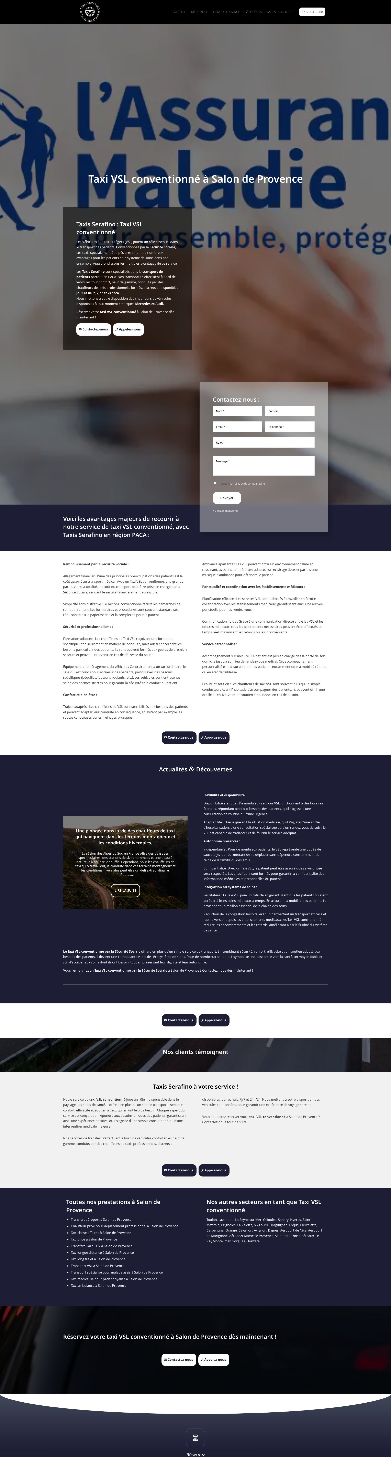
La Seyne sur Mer (248, 1219)
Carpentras (215, 1230)
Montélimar (222, 1241)
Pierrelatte (308, 1225)
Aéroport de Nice (293, 1230)
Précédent (72, 863)
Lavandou (226, 1219)
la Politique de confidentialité (247, 483)
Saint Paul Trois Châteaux (294, 1236)
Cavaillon (245, 1230)
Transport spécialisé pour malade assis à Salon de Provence (117, 1272)
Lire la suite (125, 890)
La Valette (244, 1225)
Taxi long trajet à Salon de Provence (98, 1259)
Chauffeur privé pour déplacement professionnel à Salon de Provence (124, 1226)
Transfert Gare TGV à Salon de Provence (101, 1246)
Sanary (283, 1219)
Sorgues (238, 1241)
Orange (231, 1230)
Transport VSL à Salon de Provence (97, 1266)
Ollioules (269, 1219)
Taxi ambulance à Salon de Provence (98, 1285)
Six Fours (261, 1225)
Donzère (253, 1241)
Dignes (273, 1230)
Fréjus (294, 1225)
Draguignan (278, 1225)
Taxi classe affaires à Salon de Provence (101, 1233)
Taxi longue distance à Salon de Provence (102, 1252)
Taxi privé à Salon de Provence (94, 1239)
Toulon (211, 1219)
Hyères (295, 1219)
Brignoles (228, 1225)
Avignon (260, 1230)
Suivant (178, 863)
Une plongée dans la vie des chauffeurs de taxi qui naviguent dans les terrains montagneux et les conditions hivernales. (125, 837)
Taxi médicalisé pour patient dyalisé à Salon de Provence (114, 1279)
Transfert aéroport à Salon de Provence (101, 1219)
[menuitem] (180, 12)
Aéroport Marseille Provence (251, 1236)
